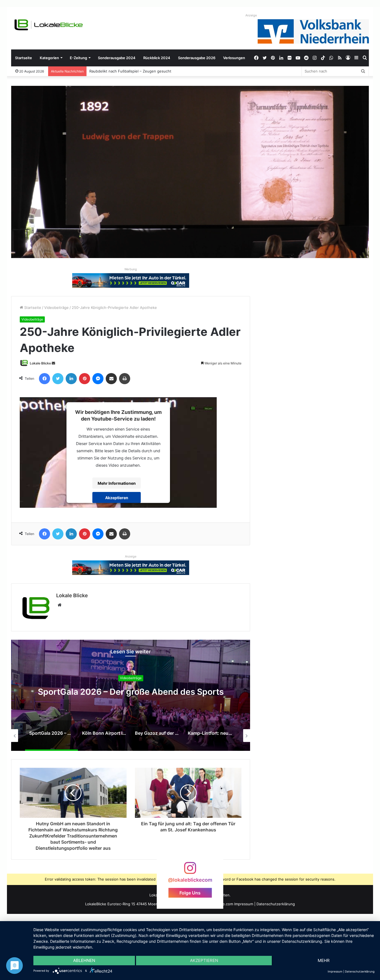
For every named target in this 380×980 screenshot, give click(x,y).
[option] (130, 695)
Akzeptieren (116, 497)
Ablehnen (84, 960)
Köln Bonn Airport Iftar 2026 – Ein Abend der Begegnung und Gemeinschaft (130, 692)
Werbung (130, 269)
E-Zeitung (78, 58)
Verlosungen (234, 58)
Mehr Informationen (117, 483)
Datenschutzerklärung (275, 904)
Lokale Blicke (40, 363)
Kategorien (49, 58)
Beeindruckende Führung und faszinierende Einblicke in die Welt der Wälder (153, 71)
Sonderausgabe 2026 (196, 58)
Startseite (23, 58)
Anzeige (251, 15)
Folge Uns (190, 893)
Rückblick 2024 (156, 58)
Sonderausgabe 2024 (116, 58)
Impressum (243, 904)
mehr (324, 960)
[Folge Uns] (190, 871)
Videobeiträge (56, 307)
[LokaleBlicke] (48, 25)
